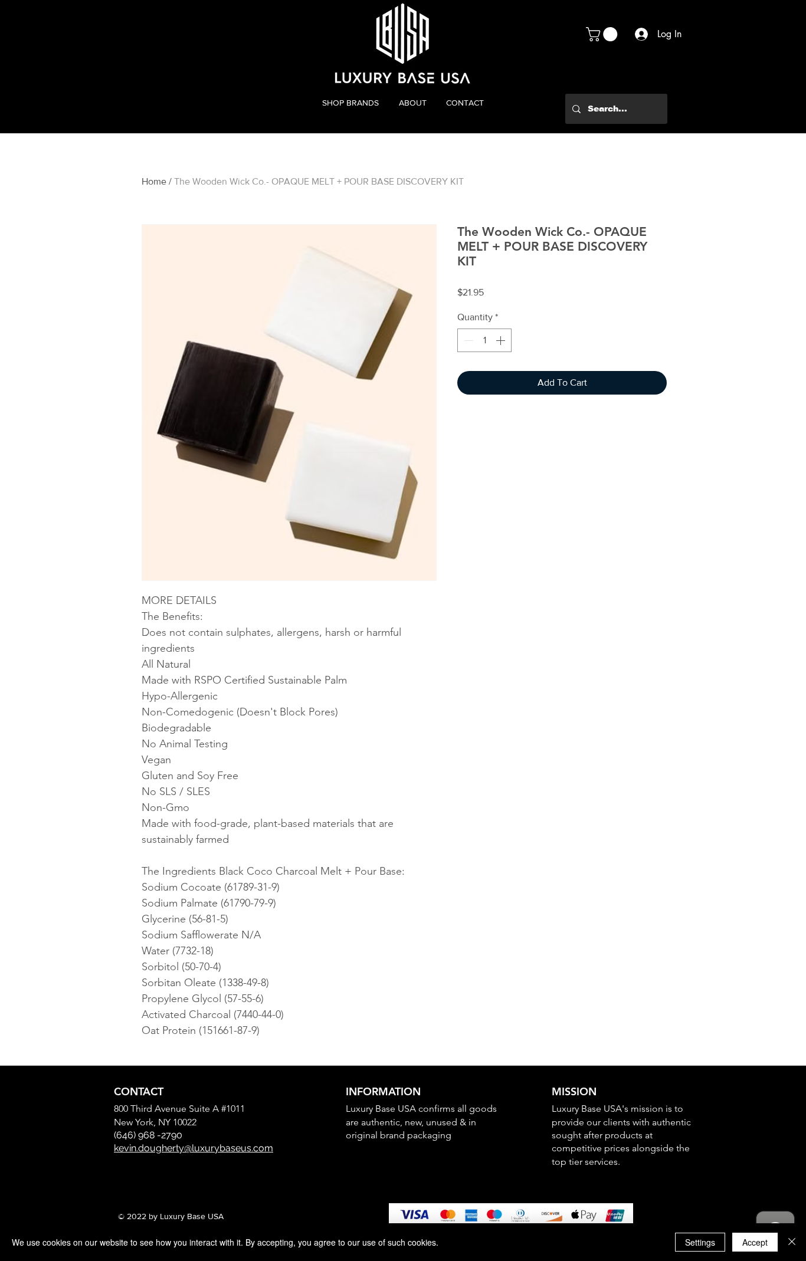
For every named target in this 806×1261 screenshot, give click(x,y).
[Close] (792, 1242)
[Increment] (501, 340)
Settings (700, 1242)
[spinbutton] (484, 340)
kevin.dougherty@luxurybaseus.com (193, 1148)
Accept (755, 1242)
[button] (603, 34)
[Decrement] (467, 340)
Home (154, 181)
